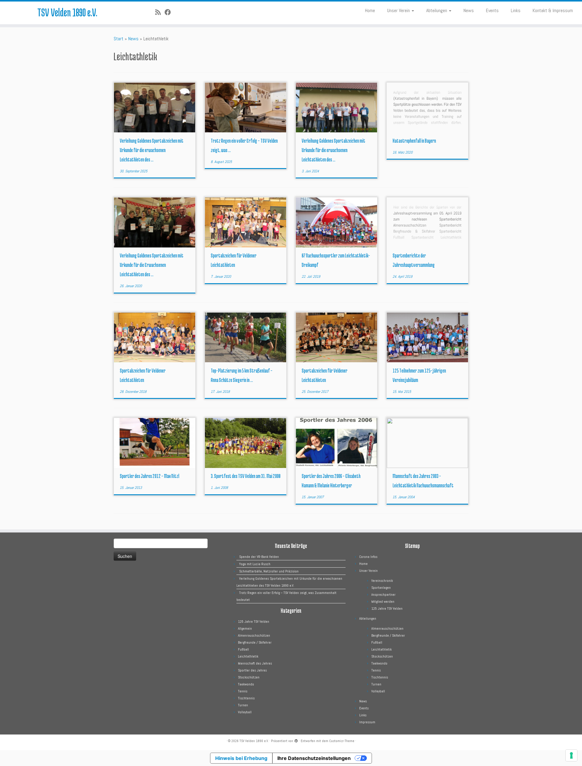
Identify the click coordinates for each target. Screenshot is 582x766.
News (468, 10)
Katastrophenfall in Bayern (414, 141)
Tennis (242, 691)
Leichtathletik (248, 656)
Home (370, 10)
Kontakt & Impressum (553, 10)
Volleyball (245, 712)
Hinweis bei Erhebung (241, 758)
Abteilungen (437, 10)
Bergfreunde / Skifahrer (255, 642)
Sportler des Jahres (252, 670)
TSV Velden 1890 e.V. (67, 12)
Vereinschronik (382, 581)
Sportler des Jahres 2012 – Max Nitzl (149, 476)
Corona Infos (368, 557)
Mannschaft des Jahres (255, 663)
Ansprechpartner (383, 594)
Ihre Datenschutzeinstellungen (314, 758)
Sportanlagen (381, 587)
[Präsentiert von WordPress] (296, 740)
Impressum (367, 722)
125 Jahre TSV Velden (253, 621)
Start (118, 38)
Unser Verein (399, 10)
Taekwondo (246, 684)
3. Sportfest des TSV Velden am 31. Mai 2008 (245, 476)
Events (492, 10)
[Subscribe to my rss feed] (160, 12)
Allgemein (245, 628)
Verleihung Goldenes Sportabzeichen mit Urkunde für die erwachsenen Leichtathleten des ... (151, 150)
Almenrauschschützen (254, 635)
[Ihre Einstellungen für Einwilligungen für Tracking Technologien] (571, 755)
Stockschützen (248, 677)
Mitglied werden (382, 601)
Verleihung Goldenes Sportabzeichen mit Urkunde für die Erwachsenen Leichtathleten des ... (151, 264)
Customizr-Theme (341, 741)
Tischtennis (246, 698)
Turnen (243, 705)
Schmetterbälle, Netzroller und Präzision (269, 571)
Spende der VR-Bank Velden (259, 557)
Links (515, 10)
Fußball (243, 649)
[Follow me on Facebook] (170, 12)
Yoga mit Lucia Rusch (254, 564)
